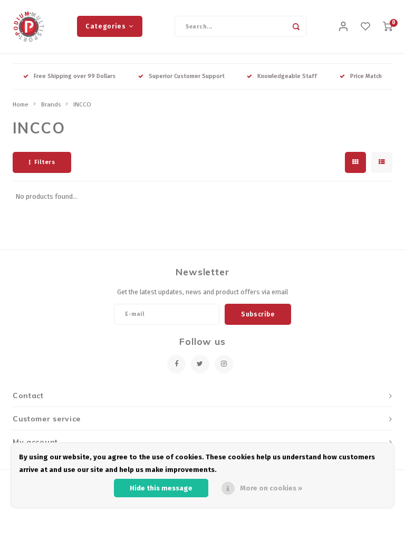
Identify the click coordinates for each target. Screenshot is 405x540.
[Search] (295, 26)
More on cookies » (271, 488)
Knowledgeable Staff (287, 76)
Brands (51, 104)
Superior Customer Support (187, 76)
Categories (105, 26)
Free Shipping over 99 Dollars (74, 76)
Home (20, 104)
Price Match (366, 76)
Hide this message (161, 488)
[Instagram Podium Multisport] (224, 364)
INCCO (82, 104)
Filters (44, 162)
